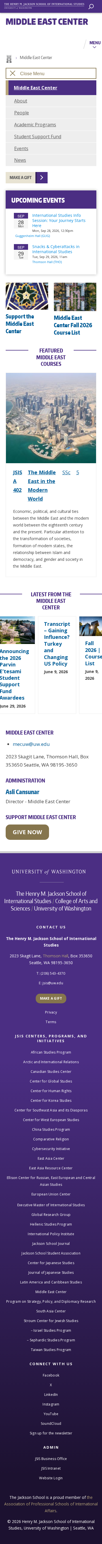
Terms (51, 1021)
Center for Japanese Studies (51, 1262)
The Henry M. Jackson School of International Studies (45, 897)
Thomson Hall (55, 955)
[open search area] (91, 6)
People (21, 113)
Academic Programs (35, 124)
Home (8, 59)
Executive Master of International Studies (51, 1205)
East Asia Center (51, 1158)
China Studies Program (51, 1129)
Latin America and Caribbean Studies (51, 1282)
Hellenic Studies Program (51, 1224)
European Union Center (51, 1194)
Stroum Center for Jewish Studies (51, 1320)
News (20, 160)
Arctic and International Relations (51, 1062)
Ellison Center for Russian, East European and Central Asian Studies (51, 1181)
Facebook (51, 1375)
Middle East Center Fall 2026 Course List (73, 325)
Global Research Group (51, 1214)
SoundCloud (51, 1423)
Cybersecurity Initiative (51, 1148)
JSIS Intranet (51, 1468)
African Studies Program (51, 1052)
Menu (95, 42)
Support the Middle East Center (20, 323)
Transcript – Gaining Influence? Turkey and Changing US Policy (57, 643)
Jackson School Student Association (51, 1253)
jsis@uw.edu (52, 983)
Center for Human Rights (51, 1090)
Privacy (51, 1012)
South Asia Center (51, 1311)
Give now (27, 832)
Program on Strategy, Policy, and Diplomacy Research (51, 1301)
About (20, 101)
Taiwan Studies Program (51, 1349)
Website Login (51, 1478)
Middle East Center (36, 57)
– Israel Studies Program (51, 1330)
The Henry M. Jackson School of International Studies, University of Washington (46, 5)
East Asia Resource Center (51, 1168)
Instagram (50, 1404)
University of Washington (51, 871)
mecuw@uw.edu (31, 744)
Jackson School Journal (51, 1243)
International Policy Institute (51, 1234)
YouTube (51, 1413)
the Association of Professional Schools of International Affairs (51, 1504)
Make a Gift (20, 177)
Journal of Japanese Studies (51, 1272)
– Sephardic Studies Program (51, 1340)
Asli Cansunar (22, 792)
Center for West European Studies (51, 1119)
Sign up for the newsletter (51, 1433)
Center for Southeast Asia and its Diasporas (51, 1110)
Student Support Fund (37, 136)
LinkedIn (51, 1394)
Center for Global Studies (51, 1081)
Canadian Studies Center (51, 1071)
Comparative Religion (51, 1139)
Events (21, 148)
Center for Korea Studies (51, 1100)
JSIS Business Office (51, 1458)
